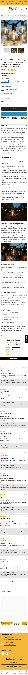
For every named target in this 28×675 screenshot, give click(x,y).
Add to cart (14, 109)
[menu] (2, 9)
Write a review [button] (14, 358)
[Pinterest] (2, 653)
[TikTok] (6, 653)
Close (26, 1)
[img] (3, 368)
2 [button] (12, 581)
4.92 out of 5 (18, 343)
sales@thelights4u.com (10, 645)
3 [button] (14, 581)
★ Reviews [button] (26, 339)
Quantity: (3, 101)
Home (2, 15)
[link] (7, 615)
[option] (14, 33)
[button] (23, 45)
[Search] (22, 9)
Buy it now (14, 113)
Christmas (7, 15)
